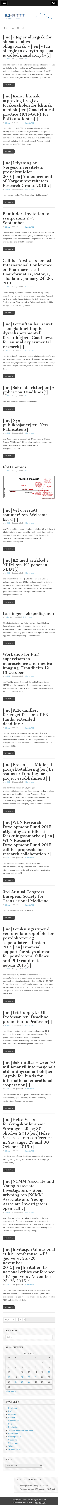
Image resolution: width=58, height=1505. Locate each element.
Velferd (11, 1446)
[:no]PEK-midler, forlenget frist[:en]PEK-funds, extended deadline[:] (27, 717)
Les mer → (8, 85)
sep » (13, 1391)
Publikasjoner (14, 1427)
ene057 (7, 59)
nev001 (7, 1025)
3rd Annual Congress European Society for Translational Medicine (25, 896)
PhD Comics (14, 467)
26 (22, 1382)
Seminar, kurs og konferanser (20, 1430)
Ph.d (10, 1424)
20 (29, 1377)
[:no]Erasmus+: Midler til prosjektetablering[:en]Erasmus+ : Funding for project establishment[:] (28, 771)
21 (36, 1377)
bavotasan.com (40, 1502)
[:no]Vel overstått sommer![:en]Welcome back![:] (25, 515)
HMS (10, 1411)
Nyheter (11, 1417)
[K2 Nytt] (29, 13)
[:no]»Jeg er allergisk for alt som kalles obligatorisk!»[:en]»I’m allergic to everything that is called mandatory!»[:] (28, 46)
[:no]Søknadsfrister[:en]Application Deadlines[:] (28, 389)
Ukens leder (13, 1433)
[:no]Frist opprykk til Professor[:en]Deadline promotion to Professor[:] (28, 1017)
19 (22, 1377)
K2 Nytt (27, 1500)
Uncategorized (14, 1437)
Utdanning (12, 1440)
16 (49, 1372)
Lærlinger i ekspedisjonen (28, 613)
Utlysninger (13, 1443)
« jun (8, 1391)
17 (9, 1377)
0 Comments (29, 59)
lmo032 (7, 969)
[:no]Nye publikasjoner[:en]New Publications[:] (25, 425)
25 (16, 1382)
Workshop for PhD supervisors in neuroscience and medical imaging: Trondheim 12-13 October (28, 663)
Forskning (12, 1408)
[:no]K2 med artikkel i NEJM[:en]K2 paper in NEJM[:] (25, 565)
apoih (7, 617)
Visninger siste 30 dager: (30, 1486)
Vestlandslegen (14, 1449)
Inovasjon (12, 1414)
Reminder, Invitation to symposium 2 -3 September (26, 218)
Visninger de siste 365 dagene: (33, 1489)
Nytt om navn (14, 1421)
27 (29, 1382)
